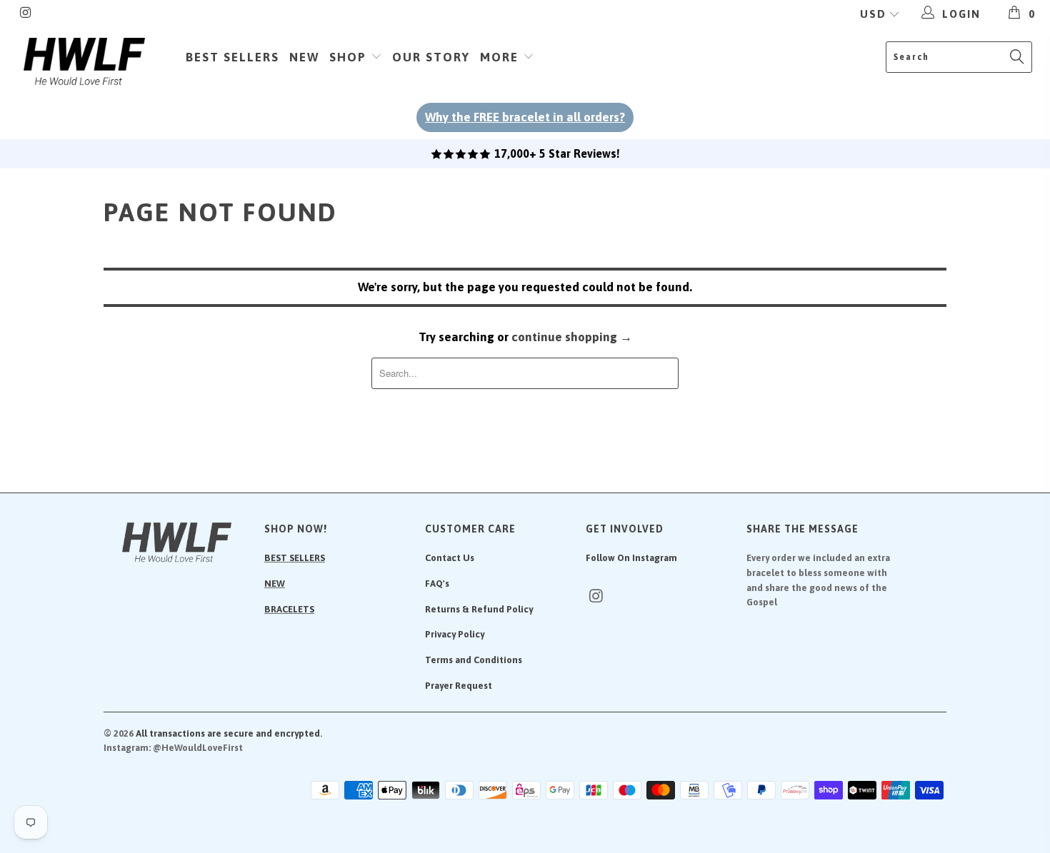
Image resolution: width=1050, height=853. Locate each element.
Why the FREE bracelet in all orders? (525, 117)
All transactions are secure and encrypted (228, 733)
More (501, 57)
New (304, 57)
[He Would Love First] (84, 62)
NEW (274, 583)
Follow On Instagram (631, 557)
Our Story (431, 57)
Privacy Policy (454, 634)
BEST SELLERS (294, 557)
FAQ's (437, 583)
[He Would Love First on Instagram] (25, 14)
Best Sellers (232, 57)
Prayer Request (458, 685)
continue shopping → (571, 337)
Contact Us (449, 557)
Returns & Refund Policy (479, 609)
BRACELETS (289, 609)
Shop (350, 57)
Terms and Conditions (473, 660)
